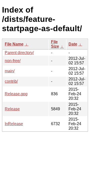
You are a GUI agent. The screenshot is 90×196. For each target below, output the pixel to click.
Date (72, 44)
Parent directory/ (19, 53)
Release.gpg (16, 94)
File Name (14, 44)
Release (12, 109)
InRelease (14, 124)
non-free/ (12, 61)
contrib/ (11, 81)
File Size (55, 44)
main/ (9, 71)
